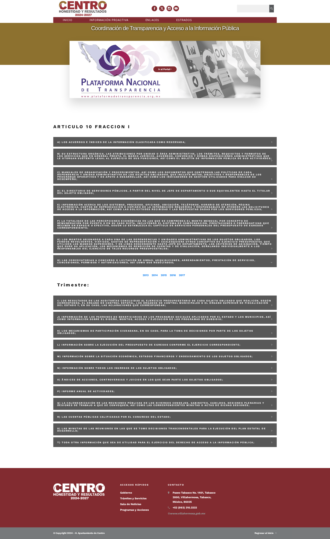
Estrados (184, 20)
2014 (155, 275)
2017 (182, 275)
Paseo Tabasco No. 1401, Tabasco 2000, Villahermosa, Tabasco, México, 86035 (194, 497)
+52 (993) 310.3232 (185, 507)
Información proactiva (109, 20)
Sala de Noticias (130, 504)
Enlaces (152, 20)
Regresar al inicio (265, 533)
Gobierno (126, 492)
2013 (146, 275)
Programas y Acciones (134, 509)
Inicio (67, 20)
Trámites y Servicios (133, 498)
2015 (164, 275)
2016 (173, 275)
